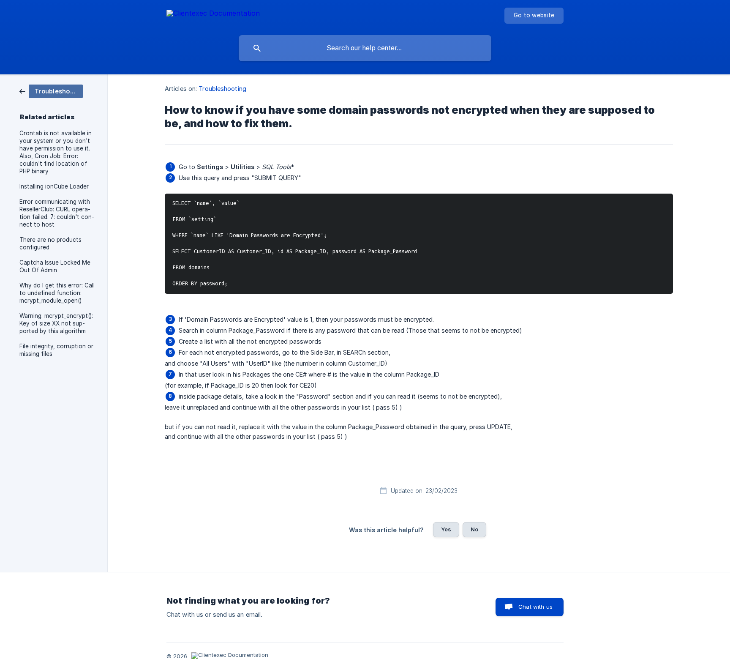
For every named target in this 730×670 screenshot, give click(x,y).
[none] (213, 15)
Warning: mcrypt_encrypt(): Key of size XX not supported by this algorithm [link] (56, 323)
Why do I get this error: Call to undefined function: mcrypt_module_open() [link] (57, 293)
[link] (51, 91)
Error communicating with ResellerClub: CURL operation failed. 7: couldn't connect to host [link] (56, 213)
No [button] (474, 529)
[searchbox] (365, 48)
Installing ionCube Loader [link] (54, 186)
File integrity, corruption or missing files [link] (56, 350)
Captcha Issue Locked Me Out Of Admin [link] (54, 266)
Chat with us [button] (535, 606)
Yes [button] (446, 529)
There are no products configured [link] (50, 243)
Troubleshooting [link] (222, 88)
